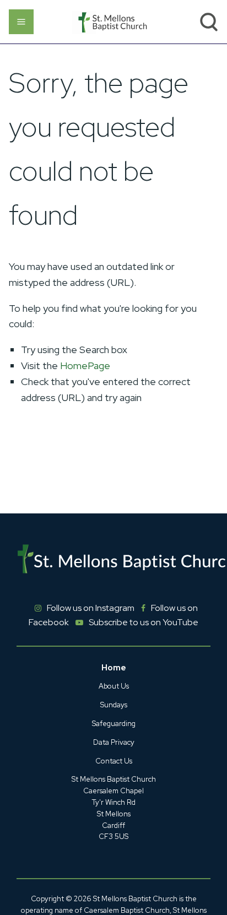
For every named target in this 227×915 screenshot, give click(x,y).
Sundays (113, 705)
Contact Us (113, 761)
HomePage (85, 365)
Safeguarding (114, 723)
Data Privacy (113, 742)
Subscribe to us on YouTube (143, 622)
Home (113, 667)
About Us (114, 686)
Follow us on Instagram (90, 608)
